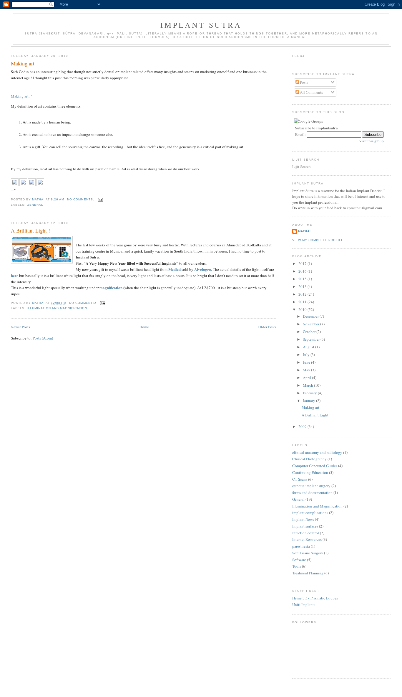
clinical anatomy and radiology (317, 452)
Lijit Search (301, 166)
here (14, 275)
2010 (303, 309)
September (311, 339)
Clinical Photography (309, 459)
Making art (22, 63)
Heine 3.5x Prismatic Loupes (315, 598)
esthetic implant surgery (311, 485)
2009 (303, 426)
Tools (296, 566)
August (309, 347)
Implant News (303, 519)
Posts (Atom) (43, 338)
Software (299, 559)
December (311, 316)
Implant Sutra (201, 25)
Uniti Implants (303, 604)
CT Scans (299, 479)
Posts (303, 82)
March (308, 385)
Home (144, 326)
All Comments (311, 92)
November (311, 324)
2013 (303, 286)
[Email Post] (100, 199)
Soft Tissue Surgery (307, 553)
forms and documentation (312, 492)
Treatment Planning (307, 573)
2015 (303, 278)
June (307, 362)
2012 (303, 294)
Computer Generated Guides (314, 465)
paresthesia (301, 546)
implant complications (310, 512)
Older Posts (267, 326)
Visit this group (371, 141)
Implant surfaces (305, 526)
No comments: (81, 199)
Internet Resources (307, 539)
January (309, 400)
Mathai (304, 231)
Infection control (305, 532)
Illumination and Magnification (57, 308)
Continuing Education (310, 472)
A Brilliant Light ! (30, 230)
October (309, 331)
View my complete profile (317, 240)
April (307, 377)
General (35, 204)
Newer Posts (20, 326)
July (306, 354)
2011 (303, 301)
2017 (303, 263)
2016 (303, 271)
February (310, 393)
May (307, 370)
